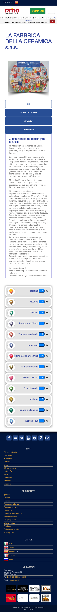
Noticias (7, 462)
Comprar (38, 11)
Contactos (8, 477)
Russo (10, 559)
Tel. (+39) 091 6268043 (16, 577)
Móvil (6, 474)
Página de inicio (10, 452)
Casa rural (8, 510)
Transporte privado (11, 507)
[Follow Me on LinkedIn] (15, 438)
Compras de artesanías (13, 513)
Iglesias (7, 494)
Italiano (11, 543)
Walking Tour (9, 532)
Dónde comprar (10, 468)
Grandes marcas (10, 517)
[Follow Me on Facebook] (9, 438)
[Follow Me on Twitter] (21, 438)
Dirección (28, 121)
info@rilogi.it (14, 580)
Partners (7, 481)
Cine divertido (9, 523)
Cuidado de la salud (12, 529)
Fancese (11, 555)
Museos (7, 498)
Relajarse (7, 526)
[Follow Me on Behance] (47, 438)
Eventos (7, 465)
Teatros (7, 501)
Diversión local (10, 520)
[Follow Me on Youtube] (28, 438)
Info (28, 103)
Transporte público (11, 504)
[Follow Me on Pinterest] (34, 438)
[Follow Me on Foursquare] (40, 438)
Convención (28, 129)
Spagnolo (7, 2)
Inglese (11, 547)
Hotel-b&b (8, 471)
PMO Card (8, 455)
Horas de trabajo (29, 112)
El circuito (8, 459)
